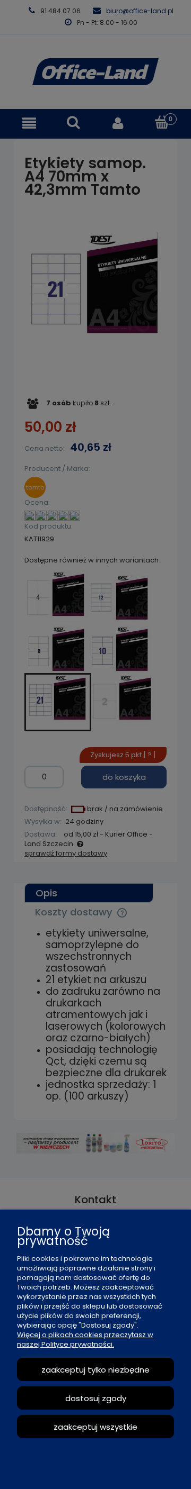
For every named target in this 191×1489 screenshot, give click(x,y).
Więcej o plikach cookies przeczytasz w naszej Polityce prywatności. (85, 1339)
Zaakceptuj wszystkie (95, 1426)
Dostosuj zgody (95, 1398)
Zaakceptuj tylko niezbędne (95, 1369)
